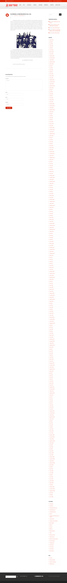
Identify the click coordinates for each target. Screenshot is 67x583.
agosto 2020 (51, 183)
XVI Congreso (52, 548)
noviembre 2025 (52, 57)
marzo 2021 (51, 169)
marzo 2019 (51, 217)
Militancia (40, 4)
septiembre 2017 (52, 253)
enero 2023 (51, 125)
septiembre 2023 (52, 109)
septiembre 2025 (52, 61)
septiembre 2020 (52, 181)
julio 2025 (51, 65)
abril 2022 (51, 143)
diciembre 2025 (52, 55)
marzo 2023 (51, 121)
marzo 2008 (51, 470)
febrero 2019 (52, 219)
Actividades (51, 503)
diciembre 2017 (52, 247)
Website (7, 102)
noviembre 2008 (52, 458)
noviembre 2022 (52, 129)
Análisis (35, 4)
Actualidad (29, 4)
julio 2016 (51, 281)
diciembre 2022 (52, 127)
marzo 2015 (51, 311)
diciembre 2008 (52, 456)
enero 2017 (51, 269)
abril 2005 (51, 494)
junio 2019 (51, 211)
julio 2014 (51, 325)
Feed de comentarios (53, 561)
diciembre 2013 (52, 339)
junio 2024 (51, 91)
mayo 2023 (51, 117)
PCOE (24, 4)
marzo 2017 (51, 265)
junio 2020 (51, 187)
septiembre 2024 (52, 85)
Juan (50, 21)
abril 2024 (51, 95)
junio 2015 (51, 305)
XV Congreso (52, 546)
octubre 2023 (52, 107)
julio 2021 (51, 161)
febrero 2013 (52, 359)
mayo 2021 (51, 165)
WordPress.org (52, 563)
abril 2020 (51, 191)
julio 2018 (51, 233)
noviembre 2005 (52, 488)
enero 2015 (51, 315)
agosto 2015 (51, 301)
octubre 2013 (52, 343)
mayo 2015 (51, 307)
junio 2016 (51, 283)
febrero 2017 (52, 267)
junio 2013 (51, 351)
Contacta (52, 4)
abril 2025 (51, 71)
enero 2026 (51, 53)
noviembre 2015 (52, 295)
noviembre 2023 (52, 105)
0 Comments (16, 15)
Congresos (46, 4)
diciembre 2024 (52, 79)
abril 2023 (51, 119)
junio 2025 (51, 67)
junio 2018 (51, 235)
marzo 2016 (51, 287)
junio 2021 (51, 163)
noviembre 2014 (52, 319)
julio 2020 (51, 185)
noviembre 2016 (52, 273)
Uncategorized (52, 542)
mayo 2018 (51, 237)
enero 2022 (51, 149)
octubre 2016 (52, 275)
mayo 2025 (51, 69)
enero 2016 (51, 291)
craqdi (51, 24)
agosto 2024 (51, 87)
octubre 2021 (52, 155)
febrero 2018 (52, 243)
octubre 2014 (52, 321)
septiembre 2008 (52, 462)
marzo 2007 (51, 476)
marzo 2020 (51, 193)
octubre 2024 (52, 83)
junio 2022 (51, 139)
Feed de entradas (52, 559)
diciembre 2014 (52, 317)
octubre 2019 (52, 203)
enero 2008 (51, 472)
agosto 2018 (51, 231)
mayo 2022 (51, 141)
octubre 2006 (52, 480)
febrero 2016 (52, 289)
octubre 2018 (52, 227)
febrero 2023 (52, 123)
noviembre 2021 (52, 153)
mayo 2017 (51, 261)
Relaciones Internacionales (54, 538)
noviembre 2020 (52, 177)
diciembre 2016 (52, 271)
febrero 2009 (52, 452)
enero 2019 (51, 221)
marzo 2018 (51, 241)
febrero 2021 (52, 171)
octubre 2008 (52, 460)
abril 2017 (51, 263)
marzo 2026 (51, 49)
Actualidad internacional (53, 507)
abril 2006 (51, 484)
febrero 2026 (52, 51)
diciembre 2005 (52, 486)
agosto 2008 (51, 464)
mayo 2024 (51, 93)
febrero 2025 (52, 75)
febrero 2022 (52, 147)
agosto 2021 (51, 159)
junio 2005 (51, 492)
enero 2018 (51, 245)
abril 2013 (51, 355)
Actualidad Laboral (52, 509)
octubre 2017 (52, 251)
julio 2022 (51, 137)
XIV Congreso (52, 544)
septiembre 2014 (52, 323)
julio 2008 (51, 466)
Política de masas (52, 534)
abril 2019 (51, 215)
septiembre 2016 (52, 277)
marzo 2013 (51, 357)
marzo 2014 (51, 333)
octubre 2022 (52, 131)
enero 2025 (51, 77)
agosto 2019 (51, 207)
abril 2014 (51, 331)
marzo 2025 (51, 73)
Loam (50, 32)
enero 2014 (51, 337)
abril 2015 (51, 309)
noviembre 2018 (52, 225)
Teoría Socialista (52, 540)
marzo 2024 (51, 97)
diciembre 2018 (52, 223)
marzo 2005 (51, 496)
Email (7, 97)
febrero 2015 (52, 313)
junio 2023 (51, 115)
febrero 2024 (52, 99)
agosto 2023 (51, 111)
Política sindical (52, 536)
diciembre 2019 (52, 199)
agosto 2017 (51, 255)
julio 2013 (51, 349)
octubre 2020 (52, 179)
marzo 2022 (51, 145)
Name (7, 92)
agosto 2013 (51, 347)
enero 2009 (51, 454)
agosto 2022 (51, 135)
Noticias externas (52, 530)
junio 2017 (51, 259)
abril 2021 (51, 167)
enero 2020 (51, 197)
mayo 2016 (51, 285)
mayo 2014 (51, 329)
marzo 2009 (51, 450)
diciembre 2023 (52, 103)
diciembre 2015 (52, 293)
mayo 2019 (51, 213)
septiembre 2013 (52, 345)
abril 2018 (51, 239)
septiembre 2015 (52, 299)
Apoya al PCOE (57, 4)
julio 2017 (51, 257)
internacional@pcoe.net (23, 576)
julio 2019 (51, 209)
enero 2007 (51, 478)
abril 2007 (51, 474)
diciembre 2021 (52, 151)
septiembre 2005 (52, 490)
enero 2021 (51, 173)
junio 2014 (51, 327)
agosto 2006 (51, 482)
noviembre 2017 (52, 249)
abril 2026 (51, 47)
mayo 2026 (51, 45)
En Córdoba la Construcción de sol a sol (20, 14)
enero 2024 (51, 101)
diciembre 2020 (52, 175)
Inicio (20, 4)
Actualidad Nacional (21, 15)
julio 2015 (51, 303)
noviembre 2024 (52, 81)
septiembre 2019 (52, 205)
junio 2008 (51, 468)
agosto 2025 (51, 63)
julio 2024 (51, 89)
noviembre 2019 (52, 201)
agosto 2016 (51, 279)
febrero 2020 (52, 195)
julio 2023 (51, 113)
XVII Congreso (52, 550)
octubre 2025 (52, 59)
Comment (7, 78)
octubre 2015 (52, 297)
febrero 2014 (52, 335)
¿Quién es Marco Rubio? (56, 27)
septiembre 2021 (52, 157)
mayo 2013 (51, 353)
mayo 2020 (51, 189)
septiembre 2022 (52, 133)
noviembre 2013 (52, 341)
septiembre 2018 (52, 229)
